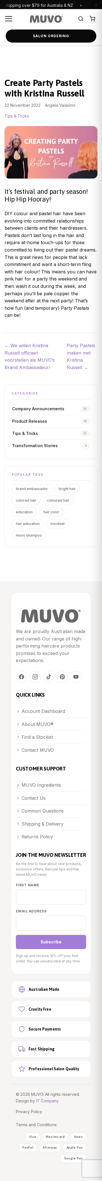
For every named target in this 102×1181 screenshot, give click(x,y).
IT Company (47, 1100)
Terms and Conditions (36, 1124)
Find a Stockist (37, 737)
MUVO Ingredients (41, 785)
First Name (27, 885)
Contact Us (34, 798)
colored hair (26, 500)
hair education (28, 524)
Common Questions (43, 811)
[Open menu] (9, 18)
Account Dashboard (43, 711)
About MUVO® (38, 724)
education (24, 512)
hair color (51, 512)
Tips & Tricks (17, 116)
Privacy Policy (29, 1111)
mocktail (57, 524)
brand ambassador (32, 489)
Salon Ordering (51, 36)
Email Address (31, 911)
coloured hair (58, 500)
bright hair (67, 489)
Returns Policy (37, 836)
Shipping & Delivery (42, 824)
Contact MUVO (38, 750)
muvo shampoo (29, 535)
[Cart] (92, 18)
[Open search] (80, 18)
